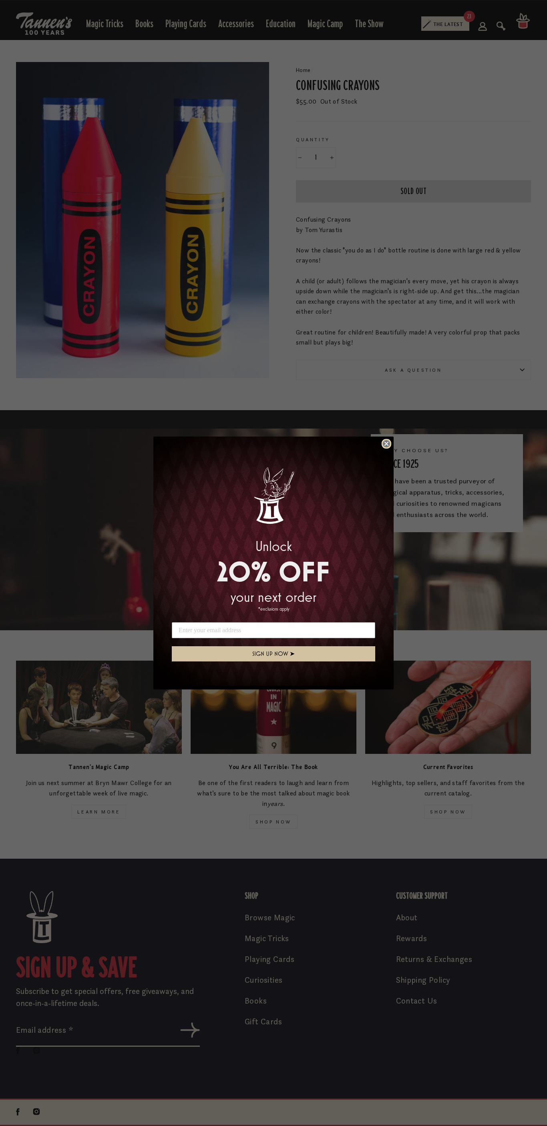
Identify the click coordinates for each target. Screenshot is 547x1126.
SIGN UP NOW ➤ (273, 653)
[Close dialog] (386, 444)
